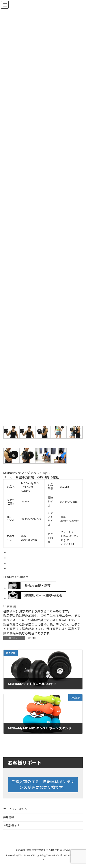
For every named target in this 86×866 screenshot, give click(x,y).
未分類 (32, 638)
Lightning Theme (45, 855)
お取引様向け (11, 825)
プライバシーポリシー (16, 809)
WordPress (24, 855)
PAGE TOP (79, 835)
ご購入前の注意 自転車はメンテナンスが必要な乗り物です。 (43, 784)
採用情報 (8, 817)
